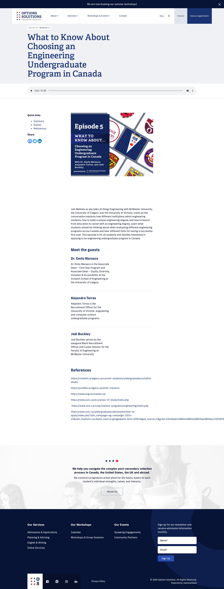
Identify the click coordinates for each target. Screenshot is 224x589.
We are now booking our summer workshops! (112, 4)
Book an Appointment (199, 16)
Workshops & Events (97, 15)
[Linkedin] (39, 141)
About (53, 15)
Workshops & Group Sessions (87, 537)
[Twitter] (35, 141)
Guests (37, 124)
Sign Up (166, 558)
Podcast (180, 16)
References (40, 128)
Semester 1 (44, 27)
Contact (123, 15)
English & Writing (36, 542)
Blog (162, 16)
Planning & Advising (38, 537)
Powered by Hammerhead (184, 583)
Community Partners (125, 537)
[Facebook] (30, 141)
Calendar (76, 532)
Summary (39, 121)
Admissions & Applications (42, 532)
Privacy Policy (98, 581)
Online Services (36, 547)
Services (72, 15)
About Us (112, 491)
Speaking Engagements (127, 532)
